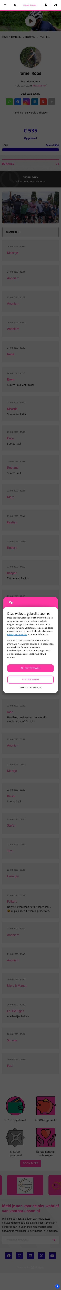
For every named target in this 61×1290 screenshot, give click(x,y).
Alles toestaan (30, 668)
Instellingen (30, 679)
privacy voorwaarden (17, 634)
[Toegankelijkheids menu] (57, 1286)
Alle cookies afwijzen (30, 687)
